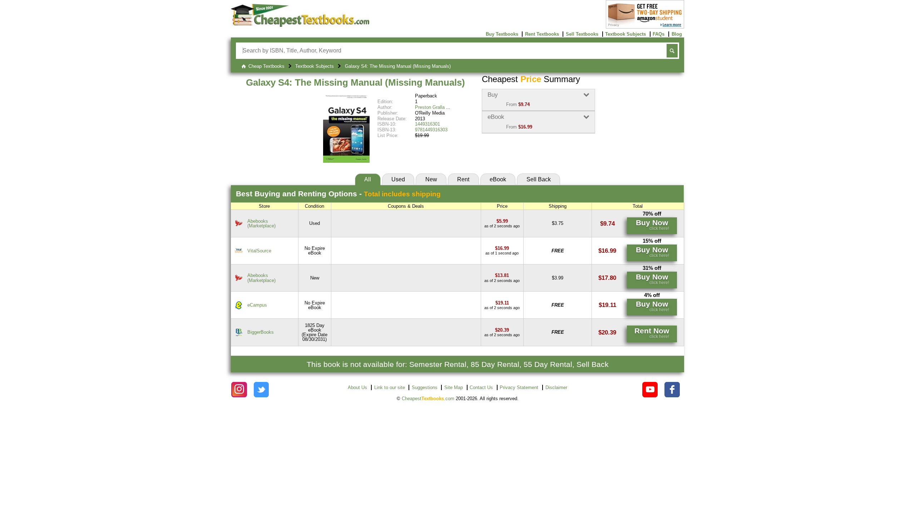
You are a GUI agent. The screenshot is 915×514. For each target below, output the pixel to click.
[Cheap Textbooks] (300, 25)
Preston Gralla (430, 107)
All (367, 179)
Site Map (453, 387)
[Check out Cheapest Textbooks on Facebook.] (672, 389)
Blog (677, 34)
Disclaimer (556, 387)
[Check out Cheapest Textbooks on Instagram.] (239, 389)
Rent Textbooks (542, 34)
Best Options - (338, 194)
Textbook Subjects (625, 34)
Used (398, 179)
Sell (538, 179)
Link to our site (389, 387)
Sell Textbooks (582, 34)
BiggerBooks (260, 332)
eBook (498, 179)
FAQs (658, 34)
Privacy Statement (519, 387)
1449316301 (427, 124)
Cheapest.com (428, 398)
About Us (357, 387)
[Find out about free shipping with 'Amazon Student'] (645, 27)
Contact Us (481, 387)
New (431, 179)
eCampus (257, 305)
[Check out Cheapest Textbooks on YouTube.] (650, 389)
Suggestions (424, 387)
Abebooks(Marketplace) (261, 223)
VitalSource (259, 250)
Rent (463, 179)
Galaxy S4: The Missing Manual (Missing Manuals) (355, 82)
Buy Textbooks (502, 34)
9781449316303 (431, 129)
